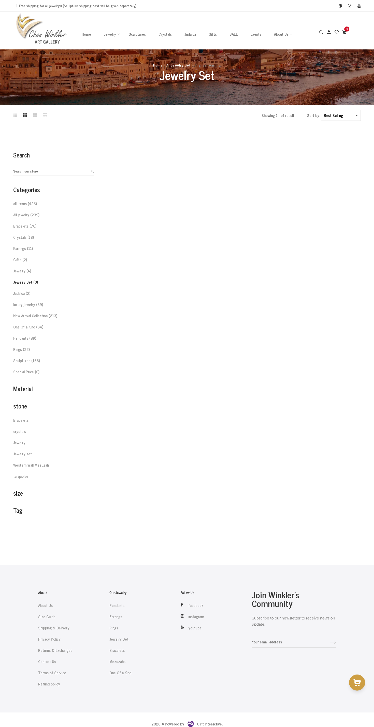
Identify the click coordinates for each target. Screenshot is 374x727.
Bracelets (24, 226)
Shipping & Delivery (53, 627)
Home (86, 34)
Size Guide (46, 616)
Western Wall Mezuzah (31, 465)
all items (25, 204)
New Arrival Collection (35, 316)
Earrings (23, 248)
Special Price (26, 372)
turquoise (20, 476)
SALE (233, 34)
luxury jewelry (28, 304)
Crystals (165, 34)
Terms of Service (52, 672)
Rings (21, 349)
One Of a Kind (28, 327)
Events (256, 34)
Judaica (190, 34)
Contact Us (47, 661)
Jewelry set (22, 454)
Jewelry (110, 34)
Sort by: (313, 115)
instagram (196, 616)
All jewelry (26, 215)
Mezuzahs (117, 661)
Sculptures (137, 34)
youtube (195, 627)
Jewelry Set (181, 65)
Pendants (24, 338)
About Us (281, 34)
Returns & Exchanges (55, 650)
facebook (195, 605)
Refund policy (49, 683)
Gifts (213, 34)
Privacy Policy (49, 639)
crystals (19, 431)
